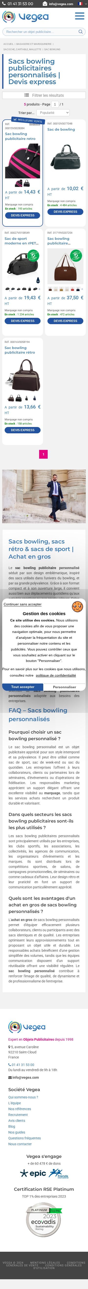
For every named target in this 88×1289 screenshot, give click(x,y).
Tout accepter (22, 687)
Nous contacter (20, 1144)
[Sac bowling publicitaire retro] (22, 161)
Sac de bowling (61, 129)
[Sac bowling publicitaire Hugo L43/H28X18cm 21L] (65, 266)
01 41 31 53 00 (22, 1065)
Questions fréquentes (24, 1138)
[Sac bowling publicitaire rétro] (23, 375)
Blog (11, 1126)
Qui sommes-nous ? (23, 1097)
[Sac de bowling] (65, 157)
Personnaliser (64, 687)
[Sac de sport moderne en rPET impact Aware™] (23, 266)
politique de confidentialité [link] (56, 675)
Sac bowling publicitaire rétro (20, 350)
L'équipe (14, 1103)
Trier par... (26, 113)
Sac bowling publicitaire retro (20, 136)
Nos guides (16, 1132)
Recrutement (18, 1115)
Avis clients (16, 1121)
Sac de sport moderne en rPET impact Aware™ (20, 243)
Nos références (19, 1109)
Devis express (22, 215)
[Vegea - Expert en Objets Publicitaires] (25, 22)
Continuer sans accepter (23, 604)
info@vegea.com (61, 4)
